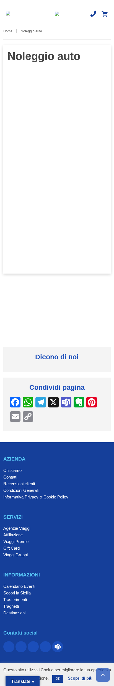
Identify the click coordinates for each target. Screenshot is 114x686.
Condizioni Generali (20, 490)
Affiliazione (13, 534)
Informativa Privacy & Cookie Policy (35, 497)
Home (7, 31)
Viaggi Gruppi (15, 554)
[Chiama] (93, 14)
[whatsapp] (33, 646)
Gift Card (11, 548)
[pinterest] (21, 646)
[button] (8, 14)
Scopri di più (80, 678)
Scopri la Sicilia (17, 593)
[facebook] (8, 646)
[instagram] (45, 646)
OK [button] (58, 678)
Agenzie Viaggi (16, 528)
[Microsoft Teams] (57, 646)
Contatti (10, 477)
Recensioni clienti (19, 483)
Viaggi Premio (15, 541)
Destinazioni (14, 612)
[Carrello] (104, 14)
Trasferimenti (15, 599)
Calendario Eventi (19, 586)
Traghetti (11, 606)
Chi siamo (12, 470)
